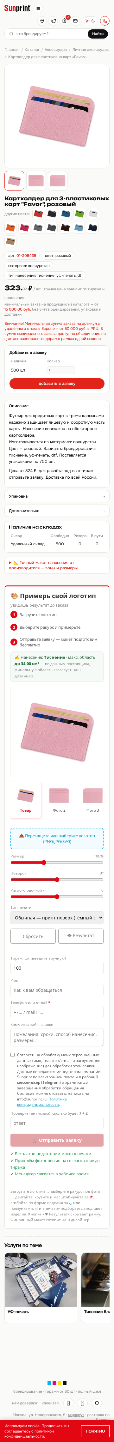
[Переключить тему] (90, 20)
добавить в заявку (57, 383)
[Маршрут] (42, 21)
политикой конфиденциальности (29, 1434)
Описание (18, 406)
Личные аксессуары (91, 49)
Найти (98, 33)
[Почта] (75, 21)
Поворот (56, 873)
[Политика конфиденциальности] (97, 1403)
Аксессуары (56, 49)
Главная (11, 49)
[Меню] (38, 8)
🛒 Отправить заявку (57, 1140)
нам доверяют (25, 1403)
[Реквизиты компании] (68, 1403)
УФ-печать (18, 1311)
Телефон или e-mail (30, 1002)
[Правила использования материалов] (83, 1403)
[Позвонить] (105, 21)
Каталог (32, 49)
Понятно (95, 1431)
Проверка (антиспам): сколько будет (49, 1113)
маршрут (76, 1414)
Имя (14, 980)
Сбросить (33, 936)
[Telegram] (53, 21)
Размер (56, 856)
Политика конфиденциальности (42, 1101)
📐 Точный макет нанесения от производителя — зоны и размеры (43, 565)
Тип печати (21, 907)
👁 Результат (80, 935)
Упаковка (18, 496)
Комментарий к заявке (31, 1024)
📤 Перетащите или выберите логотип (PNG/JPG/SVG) (57, 838)
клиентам (50, 1403)
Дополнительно (24, 510)
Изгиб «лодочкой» (56, 890)
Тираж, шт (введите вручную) (38, 958)
